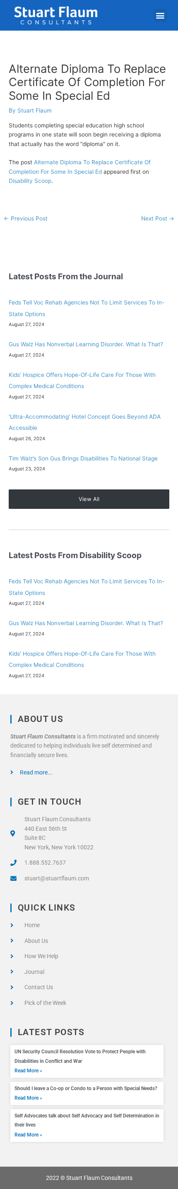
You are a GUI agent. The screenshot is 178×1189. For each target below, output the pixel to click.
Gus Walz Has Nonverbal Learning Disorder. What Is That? (86, 344)
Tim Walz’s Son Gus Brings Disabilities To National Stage (83, 458)
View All (89, 499)
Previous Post (26, 218)
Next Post (157, 218)
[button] (160, 15)
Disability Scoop (30, 180)
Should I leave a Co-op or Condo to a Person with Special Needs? (85, 1088)
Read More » (28, 1071)
